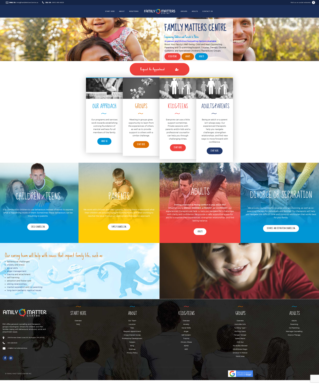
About (122, 11)
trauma (10, 274)
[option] (159, 30)
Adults (195, 11)
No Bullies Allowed (240, 346)
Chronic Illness (186, 342)
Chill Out (240, 342)
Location (132, 324)
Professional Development (132, 338)
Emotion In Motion (240, 353)
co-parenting (36, 287)
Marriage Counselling (294, 331)
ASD (186, 349)
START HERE (110, 11)
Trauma (186, 338)
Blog (132, 346)
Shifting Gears (240, 331)
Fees (132, 328)
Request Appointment (132, 331)
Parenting (294, 324)
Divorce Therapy (294, 335)
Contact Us (207, 11)
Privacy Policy (132, 353)
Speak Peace (240, 338)
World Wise (240, 356)
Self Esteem (186, 335)
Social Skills (186, 328)
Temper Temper (240, 335)
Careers (132, 342)
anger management (16, 271)
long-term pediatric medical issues (24, 290)
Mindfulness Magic (240, 349)
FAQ (78, 324)
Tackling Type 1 (240, 328)
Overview (78, 321)
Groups (184, 11)
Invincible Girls (240, 324)
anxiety (10, 265)
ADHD (186, 346)
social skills (12, 268)
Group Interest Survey (132, 335)
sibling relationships (17, 284)
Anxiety (186, 324)
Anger (186, 331)
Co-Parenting (294, 328)
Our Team (132, 321)
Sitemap (132, 349)
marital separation (16, 287)
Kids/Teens (133, 11)
